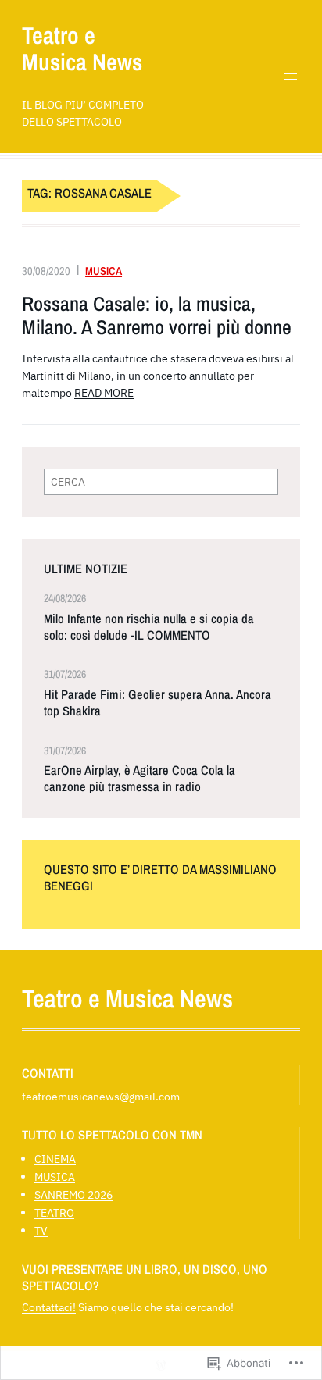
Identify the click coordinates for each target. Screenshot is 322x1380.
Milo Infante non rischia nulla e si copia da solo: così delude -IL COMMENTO (149, 627)
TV (41, 1230)
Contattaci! (49, 1307)
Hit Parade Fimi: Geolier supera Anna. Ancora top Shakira (157, 702)
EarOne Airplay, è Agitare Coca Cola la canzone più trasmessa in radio (139, 778)
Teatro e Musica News (82, 48)
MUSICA (103, 270)
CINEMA (55, 1158)
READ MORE (104, 393)
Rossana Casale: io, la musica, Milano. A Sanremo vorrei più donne (157, 315)
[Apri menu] (290, 76)
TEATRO (54, 1212)
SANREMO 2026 (73, 1194)
